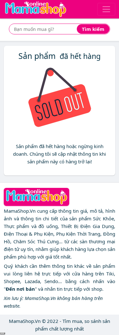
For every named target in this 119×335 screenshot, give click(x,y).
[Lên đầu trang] (2, 333)
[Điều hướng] (106, 9)
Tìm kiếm (93, 29)
